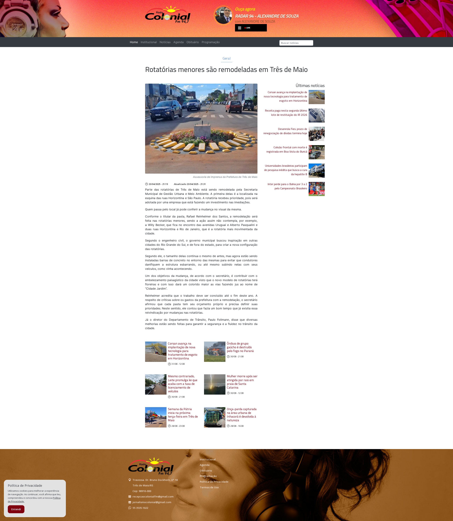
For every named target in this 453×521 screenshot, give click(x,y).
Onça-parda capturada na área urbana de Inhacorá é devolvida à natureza (242, 415)
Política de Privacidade (214, 481)
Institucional (149, 42)
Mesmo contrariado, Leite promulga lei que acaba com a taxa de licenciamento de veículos (182, 384)
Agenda (178, 42)
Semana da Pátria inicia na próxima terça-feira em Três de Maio (183, 415)
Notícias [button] (165, 42)
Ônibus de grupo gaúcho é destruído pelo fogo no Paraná (240, 347)
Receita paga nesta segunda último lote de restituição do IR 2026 (286, 112)
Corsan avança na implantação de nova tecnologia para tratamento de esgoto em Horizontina (182, 351)
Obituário (193, 42)
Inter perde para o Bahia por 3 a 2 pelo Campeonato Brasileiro (287, 186)
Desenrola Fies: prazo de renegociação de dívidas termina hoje (285, 131)
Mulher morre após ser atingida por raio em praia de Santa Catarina (242, 382)
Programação (211, 42)
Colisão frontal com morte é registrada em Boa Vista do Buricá (286, 149)
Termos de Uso (209, 487)
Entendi (16, 509)
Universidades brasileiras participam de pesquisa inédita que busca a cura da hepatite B (285, 170)
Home (134, 42)
